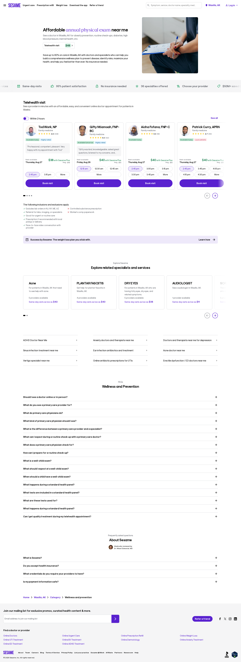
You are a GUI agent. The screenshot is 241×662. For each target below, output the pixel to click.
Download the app (78, 5)
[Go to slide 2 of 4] (27, 195)
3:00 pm (151, 168)
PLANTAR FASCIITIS (90, 283)
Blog (42, 652)
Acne (32, 283)
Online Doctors (10, 636)
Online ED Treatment (12, 644)
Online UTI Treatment (13, 640)
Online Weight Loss (188, 636)
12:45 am (115, 168)
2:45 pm (34, 174)
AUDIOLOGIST (182, 283)
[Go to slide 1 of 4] (24, 195)
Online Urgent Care (71, 636)
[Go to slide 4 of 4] (31, 195)
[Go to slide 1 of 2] (24, 315)
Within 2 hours (37, 118)
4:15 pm (188, 174)
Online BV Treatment (71, 640)
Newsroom (128, 652)
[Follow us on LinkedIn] (235, 619)
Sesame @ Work (97, 652)
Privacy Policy (67, 652)
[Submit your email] (115, 619)
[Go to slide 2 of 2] (27, 315)
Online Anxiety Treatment (191, 640)
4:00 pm (218, 168)
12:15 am (85, 168)
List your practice (81, 652)
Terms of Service (53, 652)
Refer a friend (96, 5)
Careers (35, 652)
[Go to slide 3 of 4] (29, 195)
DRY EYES (131, 283)
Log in (232, 5)
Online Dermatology (130, 640)
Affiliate (109, 652)
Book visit (55, 184)
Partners (118, 652)
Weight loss (61, 5)
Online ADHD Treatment (73, 644)
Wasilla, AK (214, 5)
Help (136, 652)
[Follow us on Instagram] (230, 619)
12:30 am (100, 168)
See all (214, 118)
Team (27, 652)
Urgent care (29, 5)
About (20, 652)
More (62, 174)
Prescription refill (45, 5)
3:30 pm (136, 174)
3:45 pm (151, 174)
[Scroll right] (215, 195)
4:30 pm (203, 174)
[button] (120, 397)
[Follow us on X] (225, 619)
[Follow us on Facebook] (220, 619)
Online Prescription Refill (132, 636)
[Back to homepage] (14, 5)
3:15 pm (49, 174)
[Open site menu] (4, 5)
